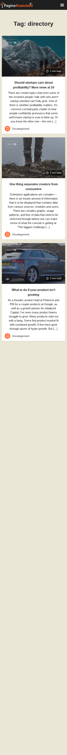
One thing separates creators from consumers (33, 187)
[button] (62, 5)
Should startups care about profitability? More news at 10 (33, 85)
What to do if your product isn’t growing (33, 292)
